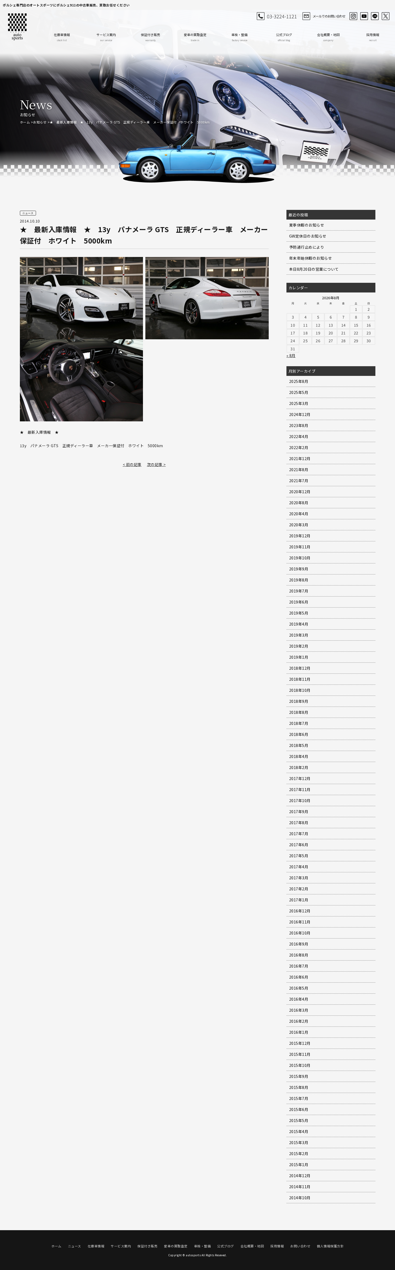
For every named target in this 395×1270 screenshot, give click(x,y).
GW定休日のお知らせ (307, 236)
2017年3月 (298, 877)
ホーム (25, 122)
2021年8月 (298, 469)
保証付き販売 (150, 37)
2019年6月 (298, 602)
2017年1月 (298, 899)
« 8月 (291, 355)
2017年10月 (300, 800)
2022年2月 (298, 447)
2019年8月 (298, 580)
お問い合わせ (300, 1246)
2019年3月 (298, 635)
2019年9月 (298, 569)
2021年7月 (298, 480)
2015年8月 (298, 1087)
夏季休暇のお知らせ (306, 225)
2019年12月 (300, 535)
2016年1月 (298, 1032)
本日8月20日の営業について (314, 269)
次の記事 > (156, 464)
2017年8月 (298, 822)
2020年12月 (300, 491)
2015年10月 (300, 1065)
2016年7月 (298, 966)
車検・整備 (239, 37)
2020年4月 (298, 513)
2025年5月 (298, 392)
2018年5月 (298, 745)
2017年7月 (298, 833)
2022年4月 (298, 436)
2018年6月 (298, 734)
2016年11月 (300, 922)
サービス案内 (106, 37)
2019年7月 (298, 591)
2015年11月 (300, 1054)
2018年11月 (300, 679)
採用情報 (372, 37)
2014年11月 (300, 1186)
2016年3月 (298, 1010)
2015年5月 (298, 1120)
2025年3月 (298, 403)
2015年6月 (298, 1109)
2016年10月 (300, 933)
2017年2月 (298, 888)
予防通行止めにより (306, 247)
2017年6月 (298, 844)
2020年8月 (298, 502)
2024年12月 (300, 414)
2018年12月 (300, 668)
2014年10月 (300, 1197)
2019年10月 (300, 557)
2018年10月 (300, 690)
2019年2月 (298, 646)
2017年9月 (298, 811)
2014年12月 (300, 1175)
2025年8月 (298, 381)
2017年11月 (300, 789)
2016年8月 (298, 955)
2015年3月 (298, 1142)
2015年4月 (298, 1131)
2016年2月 (298, 1021)
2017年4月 (298, 866)
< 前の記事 (132, 464)
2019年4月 (298, 624)
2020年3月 (298, 524)
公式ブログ (284, 37)
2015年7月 (298, 1098)
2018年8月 (298, 712)
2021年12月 (300, 458)
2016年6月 (298, 977)
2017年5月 (298, 855)
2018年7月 (298, 723)
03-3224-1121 (282, 16)
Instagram (353, 16)
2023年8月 (298, 425)
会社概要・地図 (328, 37)
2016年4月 (298, 999)
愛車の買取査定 (195, 37)
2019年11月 (300, 546)
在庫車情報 (62, 37)
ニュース (74, 1246)
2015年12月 (300, 1043)
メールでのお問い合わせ (329, 16)
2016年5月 (298, 988)
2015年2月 (298, 1153)
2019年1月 (298, 657)
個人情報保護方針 (330, 1246)
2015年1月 (298, 1164)
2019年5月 (298, 613)
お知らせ (39, 122)
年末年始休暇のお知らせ (310, 258)
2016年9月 (298, 944)
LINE (374, 16)
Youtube (364, 16)
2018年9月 (298, 701)
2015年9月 (298, 1076)
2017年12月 (300, 778)
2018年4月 (298, 756)
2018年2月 (298, 767)
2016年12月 (300, 910)
